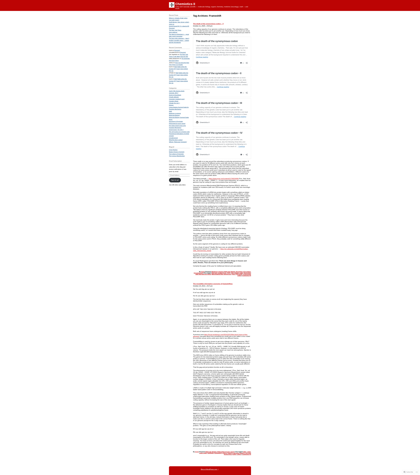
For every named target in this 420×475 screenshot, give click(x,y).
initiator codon (238, 273)
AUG (228, 273)
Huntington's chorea (220, 453)
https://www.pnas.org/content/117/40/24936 (224, 178)
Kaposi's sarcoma (233, 453)
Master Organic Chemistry (176, 152)
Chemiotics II (185, 4)
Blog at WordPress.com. (209, 469)
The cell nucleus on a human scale (179, 131)
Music (170, 119)
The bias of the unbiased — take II (179, 38)
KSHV (234, 454)
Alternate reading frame (219, 273)
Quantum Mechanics (175, 127)
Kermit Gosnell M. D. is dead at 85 (179, 26)
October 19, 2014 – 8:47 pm (203, 286)
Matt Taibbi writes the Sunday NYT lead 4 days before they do (178, 68)
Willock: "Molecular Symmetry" (178, 142)
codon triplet (203, 453)
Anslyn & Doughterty (175, 95)
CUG (232, 273)
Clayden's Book (173, 101)
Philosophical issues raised (225, 451)
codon (249, 451)
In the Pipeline (173, 150)
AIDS (244, 451)
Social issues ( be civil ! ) (176, 129)
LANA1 (239, 454)
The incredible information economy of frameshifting (213, 284)
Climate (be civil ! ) (174, 103)
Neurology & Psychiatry (243, 271)
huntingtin (210, 453)
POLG (233, 274)
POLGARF (239, 274)
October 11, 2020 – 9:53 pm (203, 26)
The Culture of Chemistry (176, 154)
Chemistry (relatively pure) (177, 99)
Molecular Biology (229, 271)
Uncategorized (198, 273)
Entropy (171, 105)
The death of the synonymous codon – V (208, 24)
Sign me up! (175, 180)
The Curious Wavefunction (177, 156)
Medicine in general (218, 271)
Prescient (172, 28)
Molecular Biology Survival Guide (179, 117)
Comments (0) (246, 275)
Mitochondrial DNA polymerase (221, 274)
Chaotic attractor (174, 97)
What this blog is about (175, 140)
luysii (202, 271)
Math (170, 111)
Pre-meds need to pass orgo (177, 125)
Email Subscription (175, 161)
